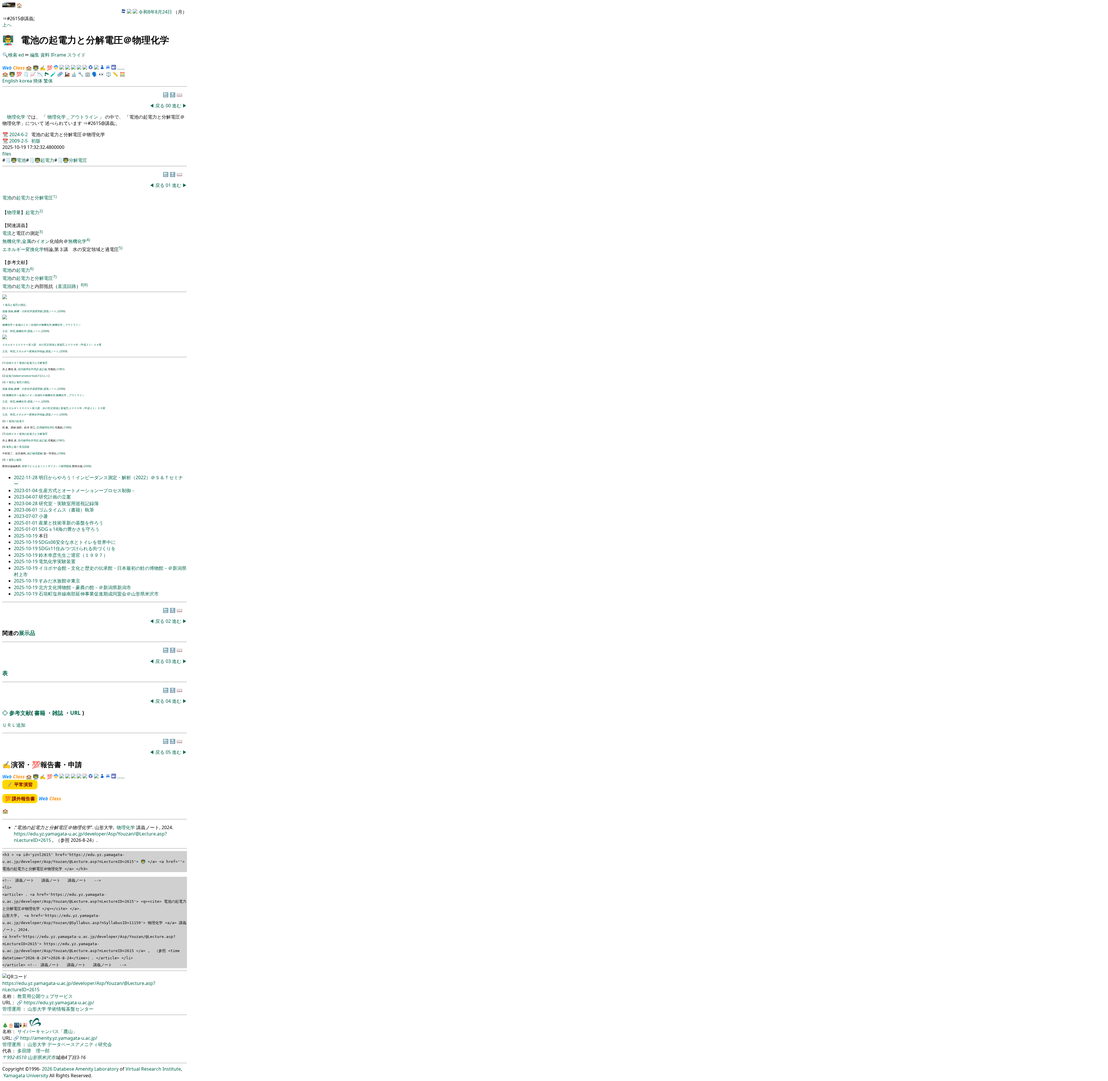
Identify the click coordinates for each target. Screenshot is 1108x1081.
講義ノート (50, 311)
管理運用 (12, 1009)
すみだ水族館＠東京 (59, 581)
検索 (12, 55)
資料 (45, 55)
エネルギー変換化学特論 (30, 351)
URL (75, 712)
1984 (61, 453)
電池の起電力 (16, 421)
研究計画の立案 (55, 497)
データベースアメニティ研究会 (79, 1044)
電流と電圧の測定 (15, 305)
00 (169, 105)
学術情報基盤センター (70, 1009)
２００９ (20, 344)
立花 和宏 (8, 331)
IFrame (58, 55)
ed (21, 55)
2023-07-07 (26, 516)
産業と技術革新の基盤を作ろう (71, 523)
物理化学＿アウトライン (72, 117)
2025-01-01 (26, 523)
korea (25, 81)
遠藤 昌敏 (7, 311)
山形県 (35, 1057)
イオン (43, 241)
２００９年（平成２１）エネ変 (83, 344)
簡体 (37, 81)
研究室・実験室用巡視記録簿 (69, 503)
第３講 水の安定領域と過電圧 (46, 344)
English (10, 81)
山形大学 (37, 1009)
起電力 (47, 160)
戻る (159, 105)
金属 (26, 241)
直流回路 (67, 286)
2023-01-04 (26, 490)
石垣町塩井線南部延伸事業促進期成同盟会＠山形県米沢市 (99, 594)
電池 (21, 160)
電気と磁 (11, 447)
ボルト (44, 376)
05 (169, 752)
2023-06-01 (26, 510)
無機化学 (11, 241)
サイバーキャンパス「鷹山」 (47, 1031)
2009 (45, 331)
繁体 (48, 81)
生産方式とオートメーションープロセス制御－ (87, 490)
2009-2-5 (19, 141)
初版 (35, 141)
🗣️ (95, 74)
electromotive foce (25, 376)
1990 (67, 427)
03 (169, 661)
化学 (39, 249)
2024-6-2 (19, 134)
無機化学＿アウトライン (66, 325)
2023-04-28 (26, 503)
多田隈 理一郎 (33, 1051)
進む (176, 105)
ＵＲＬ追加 (13, 725)
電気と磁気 (15, 460)
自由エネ (11, 363)
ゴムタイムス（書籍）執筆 (66, 510)
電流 (7, 233)
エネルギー (13, 249)
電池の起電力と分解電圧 (33, 363)
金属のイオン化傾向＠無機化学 (33, 325)
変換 (30, 249)
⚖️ (108, 74)
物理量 (14, 212)
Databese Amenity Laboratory (86, 1069)
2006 (61, 311)
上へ (7, 25)
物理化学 (17, 117)
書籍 (39, 712)
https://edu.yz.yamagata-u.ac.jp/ (59, 1002)
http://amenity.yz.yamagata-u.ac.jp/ (58, 1038)
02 (169, 621)
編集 (34, 55)
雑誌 (57, 712)
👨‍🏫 (8, 39)
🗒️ (26, 74)
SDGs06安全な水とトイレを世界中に (77, 542)
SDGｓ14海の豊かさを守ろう (69, 529)
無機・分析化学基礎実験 (28, 311)
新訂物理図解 (34, 453)
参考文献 (20, 712)
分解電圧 (78, 160)
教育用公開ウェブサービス (45, 996)
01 (169, 185)
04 (169, 701)
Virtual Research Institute (153, 1069)
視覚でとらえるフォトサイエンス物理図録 (46, 466)
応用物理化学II (45, 427)
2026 (47, 1069)
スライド (76, 55)
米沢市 (48, 1057)
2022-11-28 (26, 477)
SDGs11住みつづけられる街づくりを (77, 548)
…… (121, 68)
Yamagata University (25, 1075)
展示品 (27, 632)
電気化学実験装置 (57, 561)
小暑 (43, 516)
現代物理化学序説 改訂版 (32, 369)
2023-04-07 (26, 497)
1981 (60, 369)
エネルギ (7, 344)
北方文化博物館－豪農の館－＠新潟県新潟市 (85, 587)
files (6, 154)
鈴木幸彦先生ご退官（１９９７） (73, 555)
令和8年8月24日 (155, 12)
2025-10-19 (26, 536)
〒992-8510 (14, 1057)
